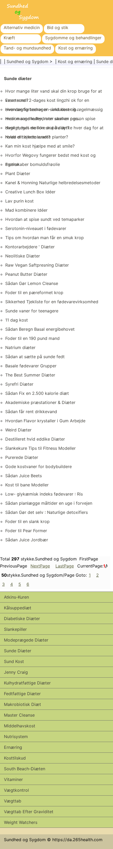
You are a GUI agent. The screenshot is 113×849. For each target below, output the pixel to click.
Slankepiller (15, 629)
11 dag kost (16, 320)
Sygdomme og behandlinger (73, 37)
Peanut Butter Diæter (26, 274)
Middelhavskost (19, 725)
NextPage (40, 566)
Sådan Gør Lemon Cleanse (31, 283)
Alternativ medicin (22, 27)
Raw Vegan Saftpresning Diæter (37, 265)
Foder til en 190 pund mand (32, 338)
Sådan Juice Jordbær (26, 539)
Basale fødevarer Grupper (30, 365)
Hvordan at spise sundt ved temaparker (44, 219)
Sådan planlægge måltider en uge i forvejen (48, 503)
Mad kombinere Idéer (26, 210)
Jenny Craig (16, 672)
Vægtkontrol (16, 790)
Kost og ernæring (75, 47)
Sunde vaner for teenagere (31, 310)
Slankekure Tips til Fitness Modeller (40, 448)
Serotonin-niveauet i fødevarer (35, 228)
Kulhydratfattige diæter (27, 682)
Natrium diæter (20, 347)
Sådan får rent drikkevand (31, 411)
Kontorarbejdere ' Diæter (30, 246)
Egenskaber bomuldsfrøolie (32, 164)
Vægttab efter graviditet (28, 811)
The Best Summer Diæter (30, 375)
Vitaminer (13, 779)
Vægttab (12, 800)
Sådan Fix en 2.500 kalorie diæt (37, 393)
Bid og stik (57, 27)
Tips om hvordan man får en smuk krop (44, 237)
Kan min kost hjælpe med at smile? (40, 146)
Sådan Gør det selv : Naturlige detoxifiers (46, 512)
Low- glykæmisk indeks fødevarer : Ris (44, 494)
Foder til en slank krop (27, 521)
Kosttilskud (15, 758)
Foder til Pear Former (26, 530)
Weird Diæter (18, 429)
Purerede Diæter (21, 457)
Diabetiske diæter (22, 618)
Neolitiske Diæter (22, 255)
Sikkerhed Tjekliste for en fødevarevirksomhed (51, 301)
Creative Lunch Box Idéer (30, 191)
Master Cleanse (19, 715)
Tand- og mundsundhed (27, 47)
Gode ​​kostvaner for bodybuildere (38, 466)
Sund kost (14, 661)
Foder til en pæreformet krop (34, 292)
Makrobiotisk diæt (22, 704)
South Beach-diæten (24, 768)
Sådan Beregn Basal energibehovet (40, 329)
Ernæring (13, 747)
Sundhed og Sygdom (27, 61)
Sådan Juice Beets (23, 475)
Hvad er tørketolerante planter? (36, 136)
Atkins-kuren (16, 597)
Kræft (9, 37)
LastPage (64, 566)
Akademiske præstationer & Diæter (40, 402)
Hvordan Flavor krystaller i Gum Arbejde (45, 420)
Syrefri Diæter (19, 384)
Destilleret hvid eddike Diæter (35, 439)
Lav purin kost (19, 201)
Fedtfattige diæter (22, 693)
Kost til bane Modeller (27, 484)
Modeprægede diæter (26, 640)
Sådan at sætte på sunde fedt (35, 356)
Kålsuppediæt (17, 607)
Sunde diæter (18, 78)
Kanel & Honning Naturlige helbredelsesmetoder (52, 182)
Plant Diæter (17, 173)
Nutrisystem (16, 736)
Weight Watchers (20, 822)
